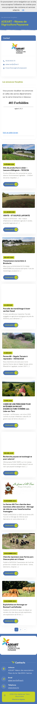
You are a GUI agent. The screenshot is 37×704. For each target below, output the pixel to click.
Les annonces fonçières (9, 17)
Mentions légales (18, 699)
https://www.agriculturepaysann (16, 68)
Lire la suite (9, 184)
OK (23, 10)
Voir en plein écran (10, 132)
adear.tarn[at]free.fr (12, 64)
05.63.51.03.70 (10, 61)
